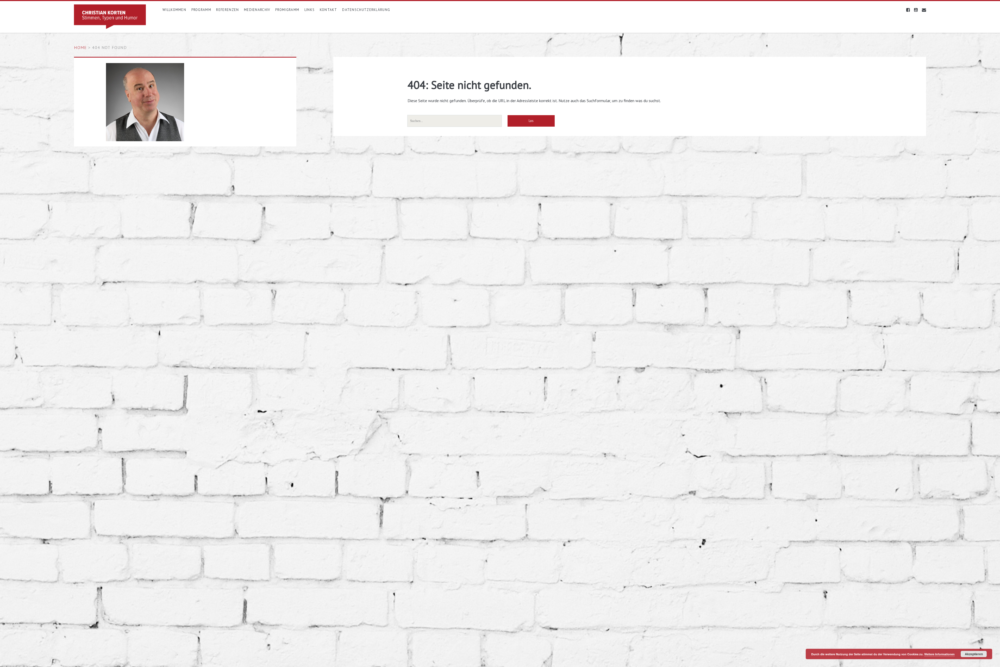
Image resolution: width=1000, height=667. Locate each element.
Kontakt (328, 10)
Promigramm (287, 10)
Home (80, 47)
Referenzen (227, 10)
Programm (201, 10)
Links (309, 10)
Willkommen (174, 10)
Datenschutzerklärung (366, 10)
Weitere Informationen (939, 654)
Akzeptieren (974, 654)
